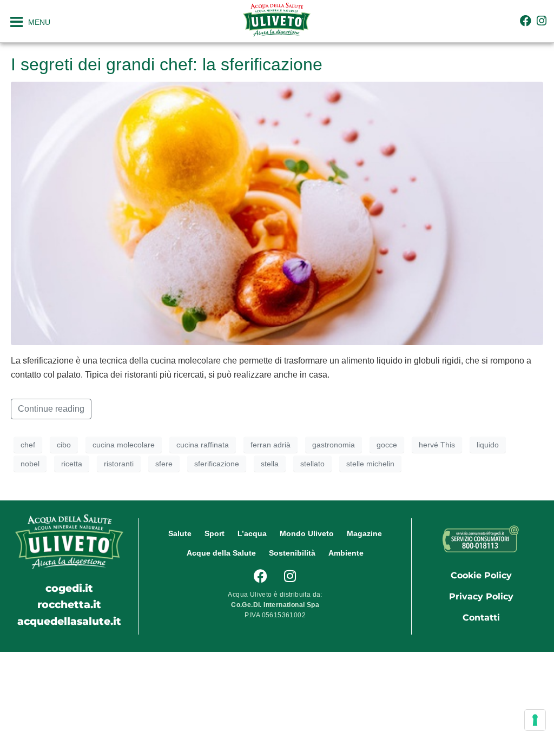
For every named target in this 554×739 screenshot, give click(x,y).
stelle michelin (370, 463)
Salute (180, 533)
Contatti (481, 617)
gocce (387, 444)
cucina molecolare (124, 444)
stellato (312, 463)
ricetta (71, 463)
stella (270, 463)
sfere (164, 463)
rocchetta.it (69, 604)
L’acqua (252, 533)
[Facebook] (525, 21)
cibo (64, 444)
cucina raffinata (202, 444)
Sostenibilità (292, 553)
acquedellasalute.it (69, 621)
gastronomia (333, 444)
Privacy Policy (481, 596)
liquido (488, 444)
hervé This (437, 444)
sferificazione (216, 463)
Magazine (364, 533)
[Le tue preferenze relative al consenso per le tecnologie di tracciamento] (535, 720)
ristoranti (119, 463)
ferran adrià (270, 444)
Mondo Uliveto (307, 533)
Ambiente (346, 553)
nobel (30, 463)
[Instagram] (542, 21)
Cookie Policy (481, 575)
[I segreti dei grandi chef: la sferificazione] (277, 212)
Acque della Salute (221, 553)
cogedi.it (69, 588)
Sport (215, 533)
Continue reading (51, 408)
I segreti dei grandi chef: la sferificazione (166, 64)
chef (28, 444)
